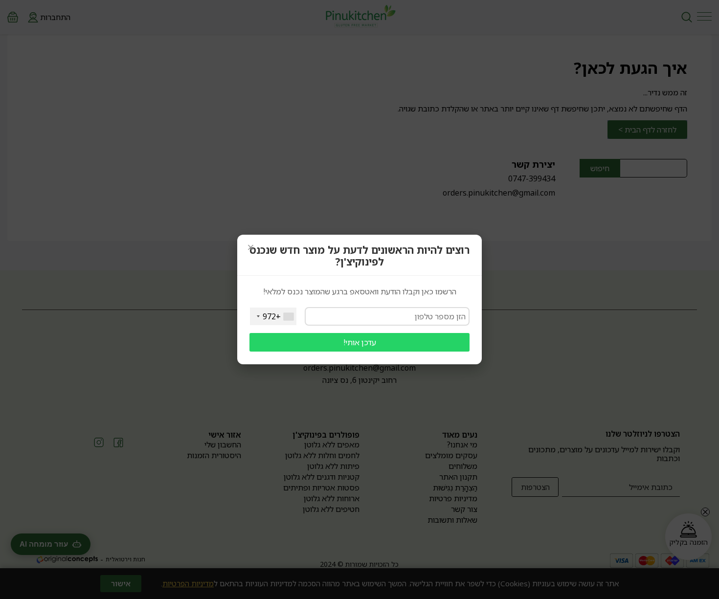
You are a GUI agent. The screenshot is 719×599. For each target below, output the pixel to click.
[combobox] (273, 316)
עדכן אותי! (359, 342)
